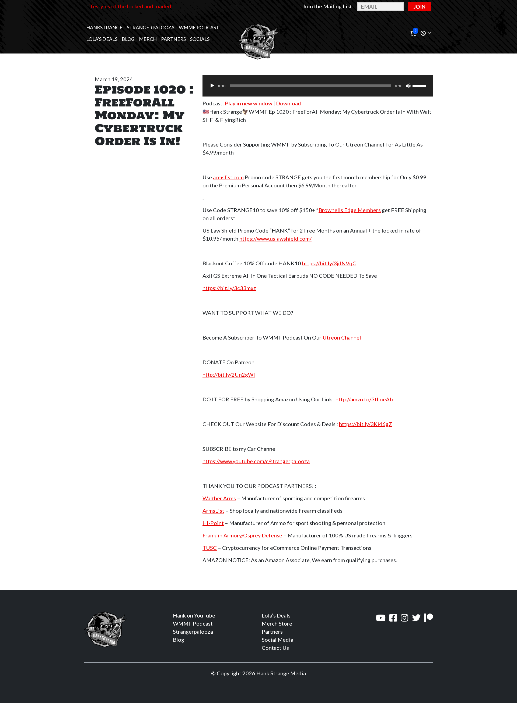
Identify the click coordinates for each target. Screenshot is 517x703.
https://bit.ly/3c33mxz (229, 288)
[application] (317, 86)
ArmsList (213, 510)
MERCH (148, 39)
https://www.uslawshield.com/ (275, 238)
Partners (173, 39)
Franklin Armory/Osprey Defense (242, 535)
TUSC (209, 547)
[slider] (420, 85)
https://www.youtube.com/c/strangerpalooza (256, 461)
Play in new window (248, 103)
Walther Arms (219, 498)
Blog (128, 39)
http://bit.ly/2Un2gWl (228, 374)
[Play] (212, 85)
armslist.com (228, 177)
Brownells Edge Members (350, 210)
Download (288, 103)
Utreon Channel (342, 337)
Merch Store (277, 623)
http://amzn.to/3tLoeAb (364, 399)
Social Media (277, 639)
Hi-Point (213, 523)
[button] (425, 33)
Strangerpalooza (150, 27)
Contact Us (275, 647)
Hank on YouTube (194, 615)
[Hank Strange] (258, 33)
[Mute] (408, 85)
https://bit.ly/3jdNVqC (329, 263)
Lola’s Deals (101, 39)
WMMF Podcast (199, 27)
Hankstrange (104, 27)
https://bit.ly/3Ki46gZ (365, 424)
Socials (199, 39)
